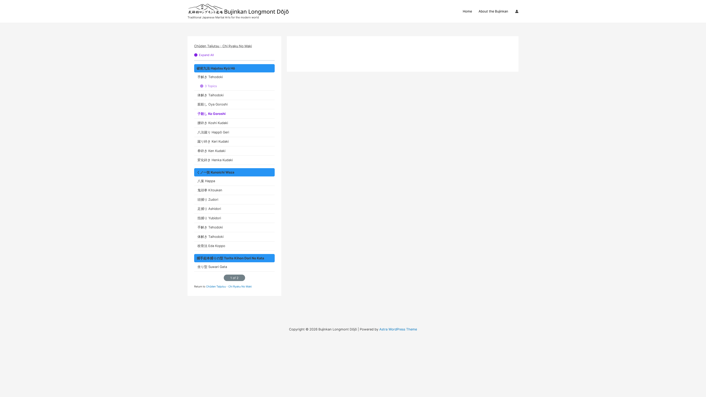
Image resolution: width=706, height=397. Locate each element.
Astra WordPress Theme (398, 329)
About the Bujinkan (493, 11)
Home (467, 11)
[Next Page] (242, 277)
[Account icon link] (516, 11)
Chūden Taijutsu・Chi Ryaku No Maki (223, 46)
